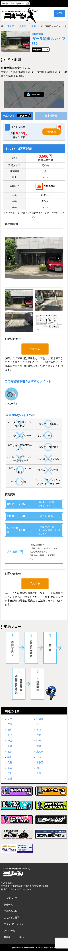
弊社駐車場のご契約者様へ (14, 3)
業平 (33, 26)
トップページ (10, 898)
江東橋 (40, 719)
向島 (9, 746)
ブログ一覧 (9, 930)
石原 (9, 724)
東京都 (10, 26)
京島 (38, 746)
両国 (38, 767)
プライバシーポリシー (15, 924)
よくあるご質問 (11, 917)
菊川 (9, 729)
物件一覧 (8, 904)
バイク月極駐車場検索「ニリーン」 (16, 872)
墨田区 (22, 26)
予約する (51, 131)
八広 (38, 757)
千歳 (38, 773)
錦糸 (38, 740)
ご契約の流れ (10, 911)
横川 (9, 757)
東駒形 (40, 762)
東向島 (40, 751)
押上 (9, 740)
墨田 (9, 767)
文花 (9, 762)
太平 (9, 735)
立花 (38, 735)
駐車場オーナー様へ (14, 937)
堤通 (9, 778)
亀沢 (9, 751)
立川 (9, 773)
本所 (38, 729)
